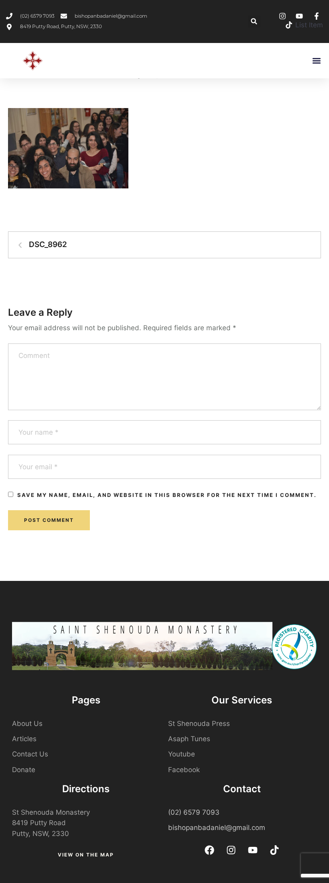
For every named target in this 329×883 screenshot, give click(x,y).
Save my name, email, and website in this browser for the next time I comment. (167, 495)
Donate (23, 770)
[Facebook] (209, 850)
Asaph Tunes (189, 739)
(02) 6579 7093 (193, 812)
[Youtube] (253, 850)
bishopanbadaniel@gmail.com (216, 828)
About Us (27, 723)
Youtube (181, 754)
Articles (24, 739)
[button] (254, 21)
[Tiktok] (274, 850)
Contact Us (30, 754)
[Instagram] (231, 850)
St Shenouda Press (199, 723)
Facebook (184, 770)
